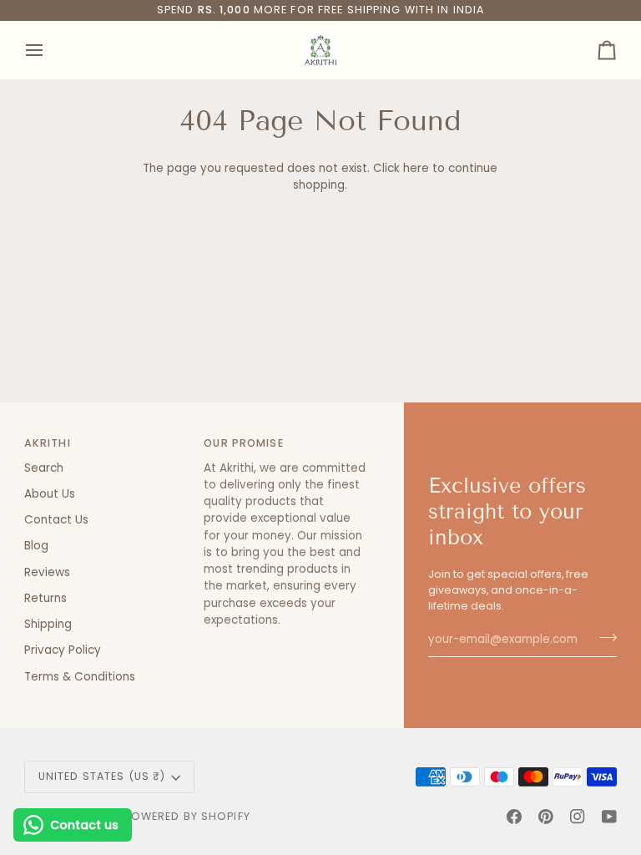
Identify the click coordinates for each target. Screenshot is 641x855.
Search (43, 468)
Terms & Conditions (79, 677)
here (416, 168)
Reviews (47, 572)
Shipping (48, 624)
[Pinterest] (545, 816)
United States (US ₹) (102, 776)
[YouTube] (609, 816)
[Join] (603, 638)
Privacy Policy (62, 650)
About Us (49, 494)
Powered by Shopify (187, 816)
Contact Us (56, 520)
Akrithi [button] (47, 443)
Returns (45, 598)
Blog (36, 546)
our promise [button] (243, 443)
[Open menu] (49, 50)
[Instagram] (577, 816)
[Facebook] (514, 816)
